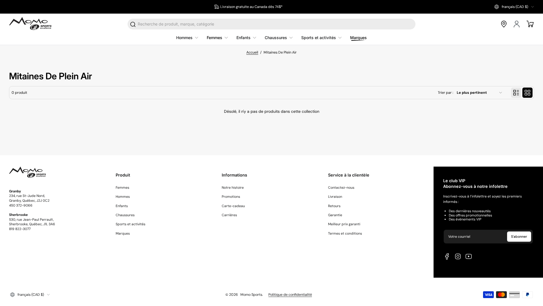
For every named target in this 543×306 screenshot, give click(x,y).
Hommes (123, 196)
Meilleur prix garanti (344, 224)
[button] (514, 7)
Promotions (231, 196)
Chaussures (125, 215)
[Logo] (30, 24)
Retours (334, 206)
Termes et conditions (345, 233)
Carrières (229, 215)
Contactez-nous (341, 187)
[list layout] (516, 93)
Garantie (335, 215)
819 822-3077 (20, 229)
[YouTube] (468, 256)
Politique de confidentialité (290, 294)
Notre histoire (233, 187)
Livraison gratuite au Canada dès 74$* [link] (251, 7)
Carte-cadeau (233, 206)
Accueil (252, 52)
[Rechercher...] (133, 24)
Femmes (122, 187)
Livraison (335, 196)
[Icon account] (517, 24)
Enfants (122, 206)
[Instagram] (457, 256)
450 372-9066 (21, 205)
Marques (123, 233)
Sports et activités (130, 224)
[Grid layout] (527, 93)
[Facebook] (447, 256)
